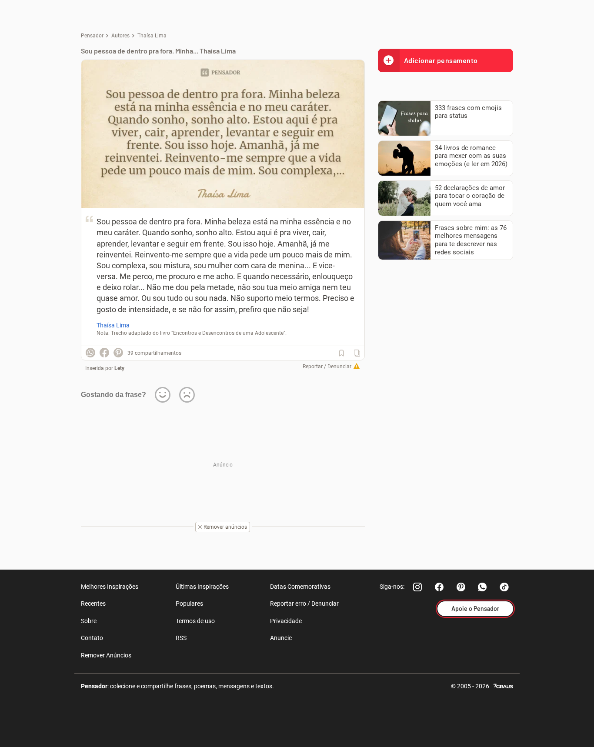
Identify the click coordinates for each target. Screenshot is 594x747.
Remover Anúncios (106, 655)
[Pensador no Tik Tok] (504, 587)
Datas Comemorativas (300, 586)
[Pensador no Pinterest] (461, 587)
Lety (119, 368)
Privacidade (286, 620)
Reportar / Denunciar (327, 366)
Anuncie (281, 637)
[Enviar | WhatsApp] (90, 352)
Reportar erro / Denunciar (304, 603)
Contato (92, 637)
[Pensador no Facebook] (439, 587)
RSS (181, 637)
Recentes (93, 603)
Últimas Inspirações (202, 586)
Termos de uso (195, 620)
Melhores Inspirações (109, 586)
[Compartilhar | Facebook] (104, 352)
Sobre (89, 620)
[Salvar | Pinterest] (118, 352)
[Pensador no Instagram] (417, 587)
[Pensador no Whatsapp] (482, 587)
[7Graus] (503, 685)
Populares (189, 603)
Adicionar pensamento (441, 60)
